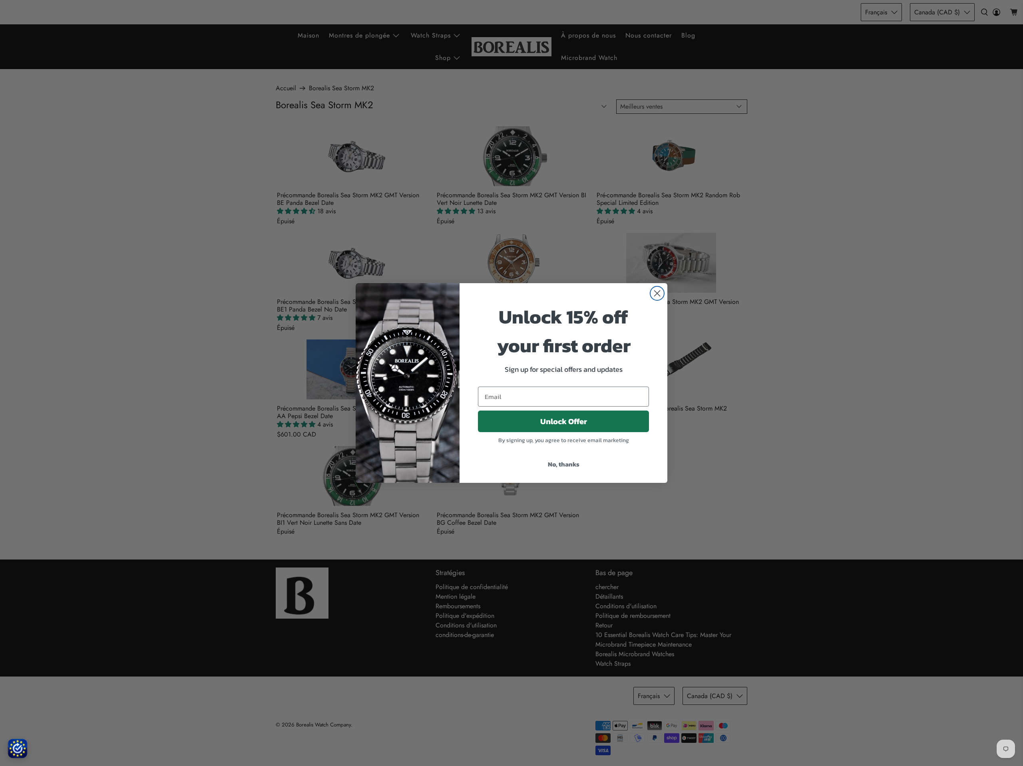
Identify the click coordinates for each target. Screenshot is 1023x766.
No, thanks (563, 464)
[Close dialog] (657, 293)
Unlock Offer (563, 421)
